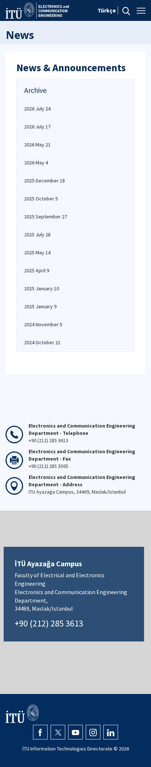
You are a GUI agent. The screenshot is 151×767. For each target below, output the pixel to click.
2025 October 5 (41, 198)
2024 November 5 (43, 324)
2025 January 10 (41, 288)
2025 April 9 (36, 270)
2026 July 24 (37, 108)
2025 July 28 (37, 234)
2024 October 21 (42, 342)
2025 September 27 (45, 216)
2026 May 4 (36, 162)
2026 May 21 (37, 144)
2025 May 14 (37, 252)
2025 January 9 (40, 306)
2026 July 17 (37, 126)
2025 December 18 (44, 180)
